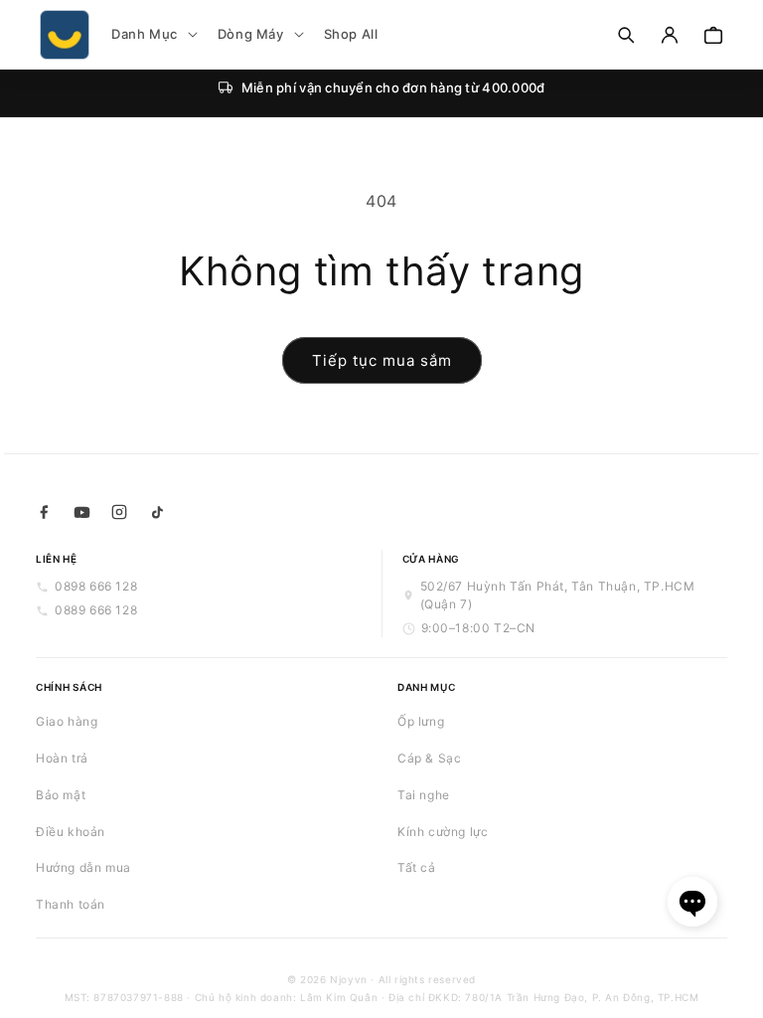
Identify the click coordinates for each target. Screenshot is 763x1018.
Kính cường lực (442, 831)
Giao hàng (66, 721)
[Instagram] (119, 512)
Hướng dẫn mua (83, 867)
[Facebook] (44, 512)
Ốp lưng (420, 721)
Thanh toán (70, 904)
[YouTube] (81, 512)
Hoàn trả (62, 758)
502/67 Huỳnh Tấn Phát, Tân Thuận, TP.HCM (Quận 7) (557, 595)
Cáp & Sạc (429, 758)
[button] (152, 34)
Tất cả (416, 867)
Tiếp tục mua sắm (382, 360)
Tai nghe (423, 794)
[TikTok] (157, 512)
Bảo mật (60, 794)
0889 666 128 (96, 609)
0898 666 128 (96, 586)
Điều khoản (70, 831)
